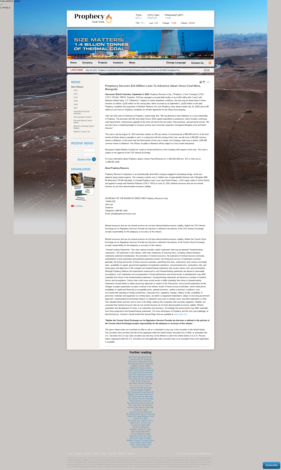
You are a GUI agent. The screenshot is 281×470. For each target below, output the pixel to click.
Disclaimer (131, 453)
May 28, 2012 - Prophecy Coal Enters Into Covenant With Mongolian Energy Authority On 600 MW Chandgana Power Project (137, 70)
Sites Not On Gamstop (140, 381)
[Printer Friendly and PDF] (202, 83)
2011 (76, 94)
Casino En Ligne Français (140, 438)
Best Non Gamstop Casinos (140, 357)
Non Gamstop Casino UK (140, 401)
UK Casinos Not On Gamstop (140, 363)
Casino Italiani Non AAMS (140, 442)
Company (78, 453)
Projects (96, 453)
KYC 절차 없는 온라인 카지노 (140, 421)
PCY (143, 23)
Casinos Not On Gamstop (140, 359)
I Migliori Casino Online (140, 366)
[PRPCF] (152, 18)
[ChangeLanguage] (176, 63)
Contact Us (112, 453)
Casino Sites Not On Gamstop (140, 370)
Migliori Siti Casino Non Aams (140, 394)
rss (210, 63)
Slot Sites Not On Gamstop (140, 383)
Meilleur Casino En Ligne (140, 429)
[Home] (73, 63)
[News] (132, 63)
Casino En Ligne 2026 (140, 425)
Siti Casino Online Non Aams (140, 361)
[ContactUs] (197, 63)
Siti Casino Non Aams (140, 431)
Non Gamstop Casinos (83, 117)
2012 (76, 90)
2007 (76, 108)
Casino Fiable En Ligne (140, 434)
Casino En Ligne (141, 410)
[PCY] (139, 18)
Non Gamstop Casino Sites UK (140, 392)
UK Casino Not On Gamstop (140, 372)
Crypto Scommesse (140, 427)
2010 (76, 97)
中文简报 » (79, 206)
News (104, 453)
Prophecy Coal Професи (99, 18)
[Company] (87, 63)
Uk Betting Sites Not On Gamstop (140, 414)
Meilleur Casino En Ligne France (140, 440)
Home (70, 453)
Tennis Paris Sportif (140, 447)
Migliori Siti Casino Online (140, 368)
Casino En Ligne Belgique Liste (140, 416)
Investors (87, 453)
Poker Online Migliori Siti (140, 445)
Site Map (122, 453)
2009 (76, 101)
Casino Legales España (141, 390)
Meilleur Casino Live (82, 132)
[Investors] (118, 63)
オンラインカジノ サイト (140, 385)
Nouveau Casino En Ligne (140, 436)
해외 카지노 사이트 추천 (140, 423)
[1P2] (168, 18)
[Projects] (102, 63)
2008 (76, 104)
